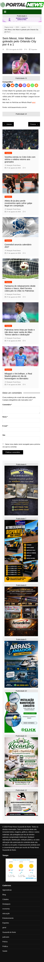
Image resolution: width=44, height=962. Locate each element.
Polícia (4, 942)
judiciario (5, 937)
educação (6, 913)
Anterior (9, 124)
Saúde (4, 951)
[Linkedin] (16, 85)
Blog (4, 894)
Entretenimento (8, 918)
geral (4, 927)
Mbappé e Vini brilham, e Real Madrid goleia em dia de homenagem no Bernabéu (18, 376)
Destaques (6, 904)
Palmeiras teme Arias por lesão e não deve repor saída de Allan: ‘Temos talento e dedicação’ (20, 332)
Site (3, 435)
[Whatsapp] (32, 85)
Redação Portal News (14, 165)
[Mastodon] (24, 85)
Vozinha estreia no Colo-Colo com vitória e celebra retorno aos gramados (20, 159)
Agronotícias (7, 890)
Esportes (34, 49)
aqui (33, 102)
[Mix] (28, 85)
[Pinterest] (20, 85)
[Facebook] (4, 85)
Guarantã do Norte (9, 932)
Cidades (5, 899)
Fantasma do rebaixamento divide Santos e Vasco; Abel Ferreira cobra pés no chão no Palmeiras (20, 288)
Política (5, 946)
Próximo (33, 124)
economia (6, 909)
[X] (8, 85)
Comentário (7, 404)
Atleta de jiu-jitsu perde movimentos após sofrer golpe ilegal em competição (18, 203)
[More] (36, 85)
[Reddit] (12, 85)
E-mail (5, 426)
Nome (5, 417)
